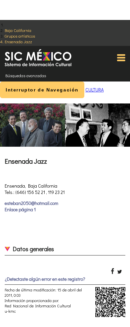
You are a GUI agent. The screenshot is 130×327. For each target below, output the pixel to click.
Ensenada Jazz (18, 41)
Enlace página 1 (20, 209)
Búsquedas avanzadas (25, 75)
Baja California (18, 30)
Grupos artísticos (20, 36)
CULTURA (94, 89)
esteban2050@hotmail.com (31, 203)
